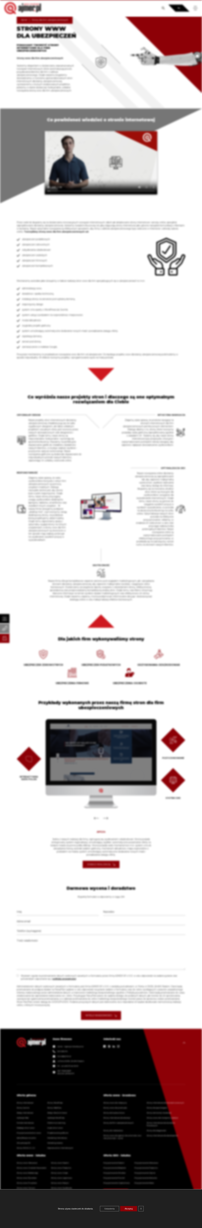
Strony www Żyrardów (27, 1178)
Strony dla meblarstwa (113, 1130)
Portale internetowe (25, 1123)
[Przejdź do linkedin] (114, 1046)
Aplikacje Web (23, 1118)
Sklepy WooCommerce (57, 1113)
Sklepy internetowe (25, 1113)
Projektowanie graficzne (57, 1133)
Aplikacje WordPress (55, 1118)
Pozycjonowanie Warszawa (146, 1163)
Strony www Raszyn (60, 1183)
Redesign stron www (26, 1128)
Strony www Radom (60, 1163)
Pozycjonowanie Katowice (145, 1178)
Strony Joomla (23, 1108)
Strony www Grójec (59, 1173)
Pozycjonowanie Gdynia (144, 1173)
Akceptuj (129, 1208)
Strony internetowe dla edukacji (116, 1118)
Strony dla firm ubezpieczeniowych (118, 1123)
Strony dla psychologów (157, 1108)
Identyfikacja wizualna (26, 1138)
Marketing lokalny (55, 1143)
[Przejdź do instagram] (118, 1046)
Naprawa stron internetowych (60, 1148)
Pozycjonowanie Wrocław (114, 1173)
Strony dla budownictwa (114, 1113)
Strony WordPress (55, 1103)
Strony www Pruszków (27, 1183)
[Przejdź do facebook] (104, 1046)
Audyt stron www (55, 1128)
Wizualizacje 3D (23, 1143)
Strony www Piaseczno (61, 1168)
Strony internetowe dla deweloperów (162, 1135)
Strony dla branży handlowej (159, 1113)
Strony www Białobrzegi (27, 1173)
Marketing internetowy (57, 1138)
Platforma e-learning (56, 1123)
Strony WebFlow (54, 1108)
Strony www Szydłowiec (61, 1188)
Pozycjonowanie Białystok (114, 1168)
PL (179, 8)
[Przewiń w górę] (184, 1042)
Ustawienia (109, 1208)
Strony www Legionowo (61, 1178)
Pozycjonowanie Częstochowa (116, 1183)
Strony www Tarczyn (26, 1188)
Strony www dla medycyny (115, 1103)
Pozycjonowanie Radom (113, 1163)
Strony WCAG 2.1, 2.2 (26, 1148)
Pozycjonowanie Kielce (144, 1183)
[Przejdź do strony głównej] (22, 8)
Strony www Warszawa (27, 1163)
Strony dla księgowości (156, 1130)
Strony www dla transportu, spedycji (162, 1118)
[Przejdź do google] (109, 1046)
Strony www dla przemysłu (115, 1108)
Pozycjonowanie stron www (29, 1133)
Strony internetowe (25, 1103)
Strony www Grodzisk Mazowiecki (31, 1168)
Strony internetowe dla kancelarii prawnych (165, 1103)
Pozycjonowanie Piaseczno (146, 1168)
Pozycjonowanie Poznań (114, 1178)
